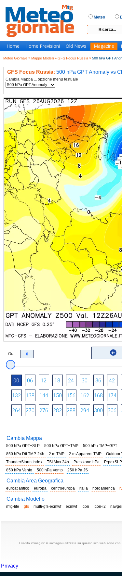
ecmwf (71, 506)
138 (30, 395)
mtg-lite (12, 506)
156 (71, 395)
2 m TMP (56, 454)
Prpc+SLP (113, 462)
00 (16, 381)
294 (84, 410)
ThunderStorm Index (24, 462)
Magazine (104, 46)
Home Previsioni (42, 46)
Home (13, 46)
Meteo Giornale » (16, 58)
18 (57, 381)
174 (112, 395)
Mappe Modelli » (44, 58)
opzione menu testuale (58, 79)
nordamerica (103, 488)
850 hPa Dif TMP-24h (25, 454)
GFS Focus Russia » (74, 58)
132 (16, 395)
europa (40, 488)
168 (98, 395)
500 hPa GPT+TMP (61, 445)
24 (71, 381)
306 (112, 410)
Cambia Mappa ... (42, 79)
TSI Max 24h (58, 462)
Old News (76, 46)
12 (44, 381)
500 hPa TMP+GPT (100, 445)
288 (71, 410)
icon (85, 506)
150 (57, 395)
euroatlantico (17, 488)
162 (84, 395)
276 (43, 410)
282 (57, 410)
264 (16, 410)
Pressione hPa (87, 462)
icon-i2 (100, 506)
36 (98, 381)
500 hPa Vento (50, 470)
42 (112, 381)
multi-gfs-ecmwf (47, 506)
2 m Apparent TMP (85, 454)
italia (83, 488)
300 (98, 410)
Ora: (12, 354)
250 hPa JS (77, 470)
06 (30, 381)
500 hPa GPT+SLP (23, 445)
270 (30, 410)
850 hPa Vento (19, 470)
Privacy (9, 566)
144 (43, 395)
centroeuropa (63, 488)
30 (85, 381)
